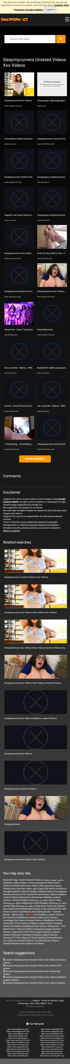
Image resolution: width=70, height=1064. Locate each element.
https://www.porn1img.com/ (52, 1047)
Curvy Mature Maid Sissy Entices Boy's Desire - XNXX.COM (33, 138)
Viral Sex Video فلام (26, 888)
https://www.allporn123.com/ (52, 1042)
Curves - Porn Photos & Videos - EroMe (24, 405)
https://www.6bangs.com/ (18, 1034)
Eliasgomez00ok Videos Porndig (19, 891)
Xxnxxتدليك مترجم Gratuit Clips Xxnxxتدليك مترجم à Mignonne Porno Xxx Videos (35, 904)
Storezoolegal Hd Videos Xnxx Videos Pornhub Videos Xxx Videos (31, 884)
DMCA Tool (46, 1003)
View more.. (35, 459)
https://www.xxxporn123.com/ (18, 1051)
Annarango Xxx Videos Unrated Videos (22, 920)
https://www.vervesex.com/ (18, 1045)
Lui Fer (22, 894)
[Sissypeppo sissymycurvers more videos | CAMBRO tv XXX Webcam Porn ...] (52, 171)
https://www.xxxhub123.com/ (18, 1049)
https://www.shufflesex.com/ (17, 1042)
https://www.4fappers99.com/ (18, 1031)
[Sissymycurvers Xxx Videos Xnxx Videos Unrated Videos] (52, 286)
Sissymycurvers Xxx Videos (18, 753)
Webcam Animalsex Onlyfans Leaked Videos (34, 934)
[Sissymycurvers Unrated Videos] (19, 171)
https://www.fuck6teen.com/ (52, 1034)
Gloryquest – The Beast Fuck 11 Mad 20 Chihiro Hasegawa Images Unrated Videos (34, 929)
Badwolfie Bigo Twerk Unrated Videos (22, 879)
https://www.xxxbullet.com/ (18, 1047)
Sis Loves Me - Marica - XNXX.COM (21, 367)
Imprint (36, 1000)
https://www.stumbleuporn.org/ (52, 1056)
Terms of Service (49, 1000)
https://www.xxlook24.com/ (18, 1056)
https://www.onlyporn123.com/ (52, 1045)
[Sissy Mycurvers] (52, 324)
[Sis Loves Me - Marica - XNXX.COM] (19, 362)
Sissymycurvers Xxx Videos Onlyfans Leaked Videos (30, 718)
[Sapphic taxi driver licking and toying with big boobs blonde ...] (19, 209)
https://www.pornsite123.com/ (18, 1040)
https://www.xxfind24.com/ (18, 1053)
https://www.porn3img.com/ (52, 1051)
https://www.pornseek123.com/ (52, 1036)
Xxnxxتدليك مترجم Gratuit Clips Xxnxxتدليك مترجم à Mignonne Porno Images (32, 901)
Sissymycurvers (12, 824)
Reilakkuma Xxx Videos (34, 926)
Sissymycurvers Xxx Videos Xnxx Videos (24, 859)
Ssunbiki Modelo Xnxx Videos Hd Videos (23, 943)
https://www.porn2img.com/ (52, 1049)
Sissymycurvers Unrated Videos (20, 177)
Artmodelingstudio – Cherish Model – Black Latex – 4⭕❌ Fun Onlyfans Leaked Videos (33, 913)
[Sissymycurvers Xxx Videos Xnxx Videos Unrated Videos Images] (19, 95)
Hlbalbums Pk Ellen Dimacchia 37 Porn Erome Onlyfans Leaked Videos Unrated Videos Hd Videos (33, 923)
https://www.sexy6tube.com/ (52, 1031)
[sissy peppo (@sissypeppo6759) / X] (52, 95)
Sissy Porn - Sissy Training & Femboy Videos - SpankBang (33, 329)
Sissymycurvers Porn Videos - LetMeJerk (25, 253)
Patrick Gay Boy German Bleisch (46, 937)
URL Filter (34, 1003)
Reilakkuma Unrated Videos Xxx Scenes (37, 917)
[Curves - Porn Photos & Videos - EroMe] (19, 400)
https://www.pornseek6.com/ (52, 1038)
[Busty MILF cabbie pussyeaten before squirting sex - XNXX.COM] (52, 362)
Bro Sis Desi (9, 917)
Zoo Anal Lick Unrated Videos (18, 940)
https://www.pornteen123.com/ (52, 1040)
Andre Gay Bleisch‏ (21, 911)
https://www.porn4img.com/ (52, 1053)
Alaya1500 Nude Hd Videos (52, 888)
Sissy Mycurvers (45, 329)
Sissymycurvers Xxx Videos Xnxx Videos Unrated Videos (32, 683)
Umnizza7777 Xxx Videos (15, 937)
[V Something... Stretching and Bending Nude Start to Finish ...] (19, 439)
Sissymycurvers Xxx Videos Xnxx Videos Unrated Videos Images (36, 647)
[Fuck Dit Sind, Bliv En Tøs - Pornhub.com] (52, 248)
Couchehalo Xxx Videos (47, 940)
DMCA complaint (11, 530)
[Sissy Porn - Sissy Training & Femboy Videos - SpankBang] (19, 324)
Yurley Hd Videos (20, 900)
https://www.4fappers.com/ (18, 1029)
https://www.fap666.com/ (18, 1038)
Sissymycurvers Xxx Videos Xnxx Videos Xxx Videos (30, 612)
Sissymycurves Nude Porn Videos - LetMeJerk (27, 291)
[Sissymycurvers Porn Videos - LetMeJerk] (19, 248)
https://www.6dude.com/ (18, 1036)
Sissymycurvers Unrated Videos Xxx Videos (26, 577)
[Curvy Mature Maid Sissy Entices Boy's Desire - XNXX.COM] (19, 133)
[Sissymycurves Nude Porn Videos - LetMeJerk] (19, 286)
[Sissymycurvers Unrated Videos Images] (52, 133)
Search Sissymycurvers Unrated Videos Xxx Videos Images (35, 982)
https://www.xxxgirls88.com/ (52, 1029)
